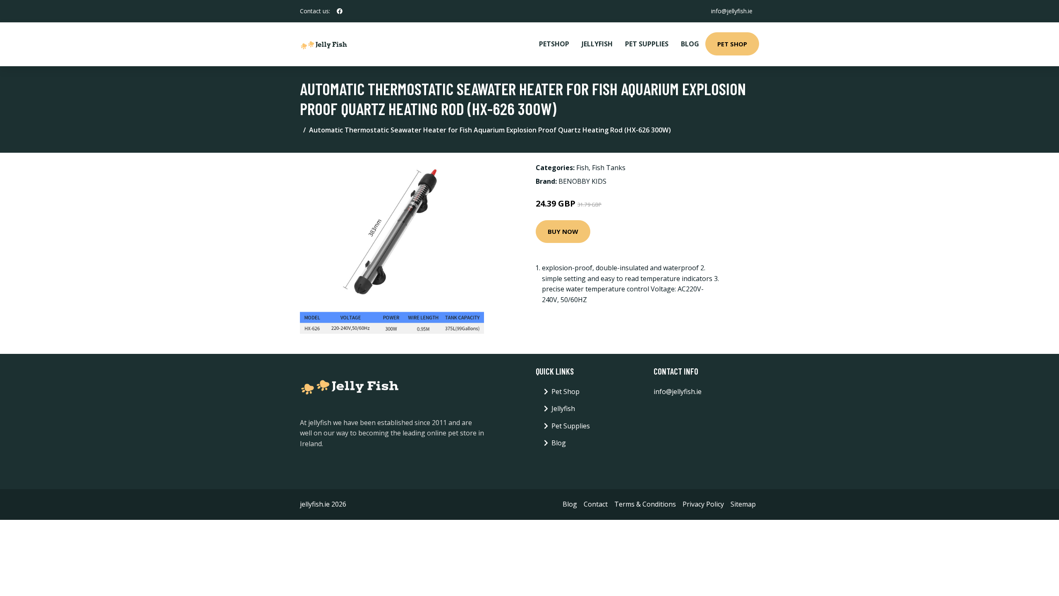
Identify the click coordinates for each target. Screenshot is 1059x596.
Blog (690, 43)
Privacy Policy (703, 504)
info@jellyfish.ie (731, 11)
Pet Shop (732, 44)
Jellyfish (597, 43)
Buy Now (563, 231)
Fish (582, 167)
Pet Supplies (646, 43)
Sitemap (743, 504)
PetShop (554, 43)
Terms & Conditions (645, 504)
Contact (596, 504)
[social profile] (339, 11)
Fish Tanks (608, 167)
